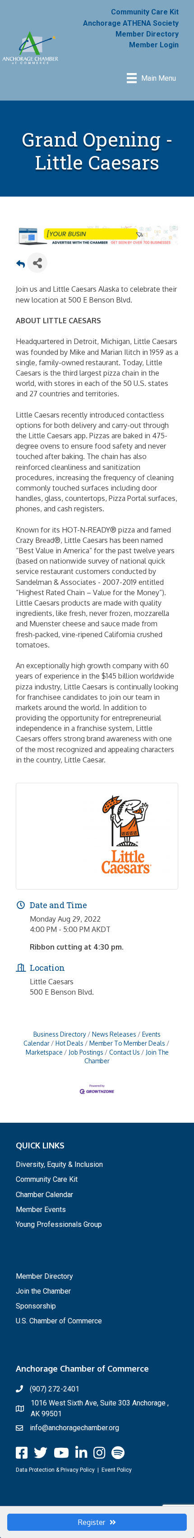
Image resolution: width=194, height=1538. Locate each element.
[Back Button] (20, 265)
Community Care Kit (145, 12)
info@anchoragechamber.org (74, 1427)
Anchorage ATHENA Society (131, 23)
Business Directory (59, 1034)
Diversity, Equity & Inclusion (59, 1164)
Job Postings (86, 1052)
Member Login (154, 45)
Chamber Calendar (44, 1194)
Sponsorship (36, 1306)
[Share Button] (37, 263)
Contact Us (124, 1052)
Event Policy (117, 1470)
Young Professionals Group (59, 1224)
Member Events (41, 1209)
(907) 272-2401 (54, 1389)
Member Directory (147, 34)
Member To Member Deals (127, 1043)
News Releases (114, 1034)
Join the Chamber (43, 1291)
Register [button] (91, 1522)
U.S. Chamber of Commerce (59, 1321)
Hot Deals (69, 1043)
